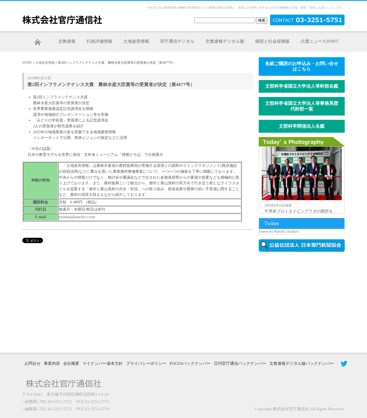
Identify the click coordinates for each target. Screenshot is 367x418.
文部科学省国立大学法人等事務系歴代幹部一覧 (301, 106)
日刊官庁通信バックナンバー (240, 363)
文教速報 (66, 41)
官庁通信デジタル (177, 41)
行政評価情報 (99, 41)
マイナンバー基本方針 (102, 363)
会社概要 (71, 363)
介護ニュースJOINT (320, 41)
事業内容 (52, 363)
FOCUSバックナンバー (190, 363)
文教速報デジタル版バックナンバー (301, 363)
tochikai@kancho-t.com (77, 217)
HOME (27, 62)
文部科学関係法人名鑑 (302, 126)
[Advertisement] (304, 301)
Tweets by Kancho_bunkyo (279, 231)
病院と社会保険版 (272, 41)
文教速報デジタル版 (225, 41)
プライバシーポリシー (146, 363)
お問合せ (32, 363)
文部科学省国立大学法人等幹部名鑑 (301, 86)
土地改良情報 (136, 41)
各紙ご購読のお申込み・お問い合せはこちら (301, 66)
